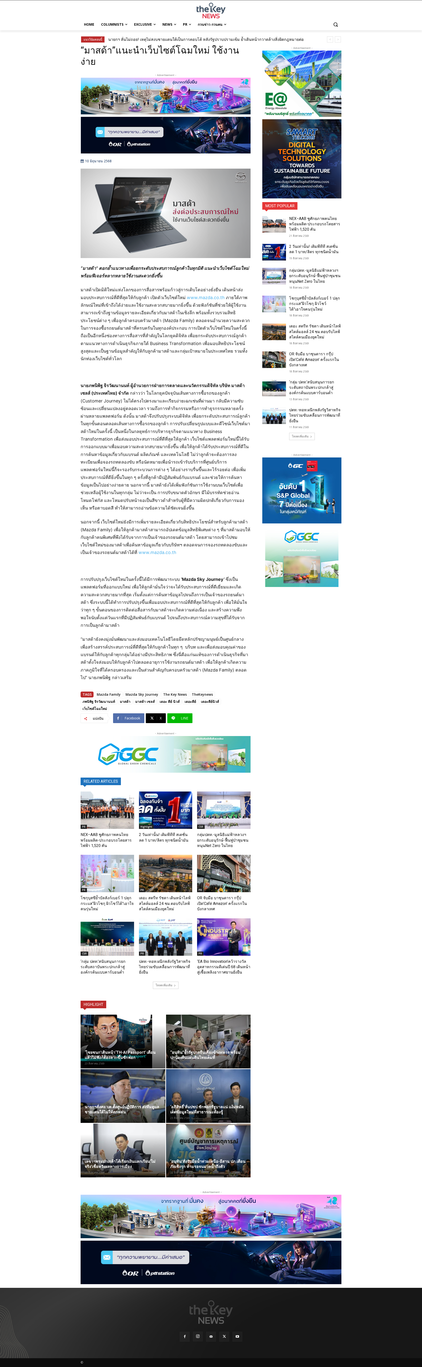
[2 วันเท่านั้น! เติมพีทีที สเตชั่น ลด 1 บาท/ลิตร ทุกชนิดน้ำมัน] (165, 810)
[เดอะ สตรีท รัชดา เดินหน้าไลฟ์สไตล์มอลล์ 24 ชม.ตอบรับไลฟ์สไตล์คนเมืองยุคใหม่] (165, 873)
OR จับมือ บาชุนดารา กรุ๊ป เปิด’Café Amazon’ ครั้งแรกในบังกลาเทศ (222, 903)
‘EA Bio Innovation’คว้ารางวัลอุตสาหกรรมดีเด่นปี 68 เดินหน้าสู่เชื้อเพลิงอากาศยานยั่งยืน (223, 967)
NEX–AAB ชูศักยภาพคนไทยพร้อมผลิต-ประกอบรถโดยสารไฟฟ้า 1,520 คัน (106, 840)
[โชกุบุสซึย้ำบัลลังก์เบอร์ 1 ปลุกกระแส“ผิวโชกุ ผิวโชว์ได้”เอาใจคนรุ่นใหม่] (107, 873)
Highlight (146, 826)
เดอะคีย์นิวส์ (210, 701)
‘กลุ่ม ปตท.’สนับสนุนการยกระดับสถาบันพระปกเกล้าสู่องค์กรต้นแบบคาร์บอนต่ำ (103, 967)
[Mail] (211, 1337)
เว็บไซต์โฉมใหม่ (95, 708)
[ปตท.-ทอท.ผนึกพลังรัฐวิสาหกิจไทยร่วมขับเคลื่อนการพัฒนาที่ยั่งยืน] (165, 937)
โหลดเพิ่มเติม (164, 985)
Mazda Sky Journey (142, 694)
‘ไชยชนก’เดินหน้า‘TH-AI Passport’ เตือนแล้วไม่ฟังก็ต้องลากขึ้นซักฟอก (172, 39)
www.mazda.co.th (206, 297)
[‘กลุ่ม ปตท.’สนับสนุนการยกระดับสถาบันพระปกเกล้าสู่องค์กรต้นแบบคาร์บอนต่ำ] (107, 937)
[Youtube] (237, 1337)
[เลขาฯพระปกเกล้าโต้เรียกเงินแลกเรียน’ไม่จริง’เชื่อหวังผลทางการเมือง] (123, 1150)
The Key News (175, 694)
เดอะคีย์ (190, 701)
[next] (338, 39)
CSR (201, 826)
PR (83, 826)
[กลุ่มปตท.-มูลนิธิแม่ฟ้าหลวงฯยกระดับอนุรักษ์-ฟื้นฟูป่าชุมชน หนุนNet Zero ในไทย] (224, 810)
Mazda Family (109, 694)
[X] (224, 1337)
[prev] (330, 39)
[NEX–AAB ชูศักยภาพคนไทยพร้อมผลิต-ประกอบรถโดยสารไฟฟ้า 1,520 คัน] (107, 810)
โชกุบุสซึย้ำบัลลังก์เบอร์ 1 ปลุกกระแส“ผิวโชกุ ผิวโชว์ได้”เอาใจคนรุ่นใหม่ (107, 903)
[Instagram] (198, 1336)
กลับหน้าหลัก (213, 1354)
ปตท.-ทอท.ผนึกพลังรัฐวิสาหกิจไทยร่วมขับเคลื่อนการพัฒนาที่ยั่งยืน (164, 967)
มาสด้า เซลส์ (145, 701)
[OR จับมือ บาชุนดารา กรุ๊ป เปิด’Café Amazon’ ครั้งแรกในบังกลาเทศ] (224, 873)
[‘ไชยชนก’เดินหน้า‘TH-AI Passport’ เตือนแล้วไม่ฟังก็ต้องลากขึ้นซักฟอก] (123, 1041)
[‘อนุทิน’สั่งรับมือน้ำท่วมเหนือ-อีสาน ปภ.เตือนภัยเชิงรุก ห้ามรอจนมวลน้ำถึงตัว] (208, 1150)
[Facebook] (185, 1337)
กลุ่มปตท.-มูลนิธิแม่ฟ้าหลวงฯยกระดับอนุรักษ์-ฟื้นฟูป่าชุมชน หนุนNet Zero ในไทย (222, 840)
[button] (335, 24)
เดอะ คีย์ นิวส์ (170, 701)
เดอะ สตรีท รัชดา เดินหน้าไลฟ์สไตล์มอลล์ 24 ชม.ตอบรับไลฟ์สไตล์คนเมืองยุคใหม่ (164, 903)
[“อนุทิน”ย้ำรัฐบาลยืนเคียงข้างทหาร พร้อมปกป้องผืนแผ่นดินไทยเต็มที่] (208, 1041)
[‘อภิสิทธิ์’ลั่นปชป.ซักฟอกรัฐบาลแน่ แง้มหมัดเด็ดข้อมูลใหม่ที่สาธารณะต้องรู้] (208, 1096)
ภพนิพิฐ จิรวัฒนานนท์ (99, 701)
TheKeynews (202, 694)
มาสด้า (125, 701)
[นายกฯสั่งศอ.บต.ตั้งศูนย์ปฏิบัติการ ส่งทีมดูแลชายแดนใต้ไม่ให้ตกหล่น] (123, 1096)
